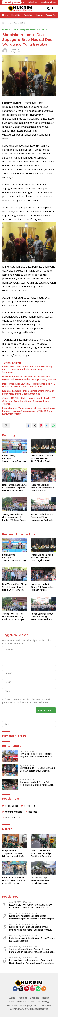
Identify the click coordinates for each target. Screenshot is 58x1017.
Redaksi (23, 997)
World (12, 997)
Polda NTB (29, 805)
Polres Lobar (11, 805)
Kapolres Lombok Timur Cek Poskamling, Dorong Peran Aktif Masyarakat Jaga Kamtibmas (36, 783)
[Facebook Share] (28, 425)
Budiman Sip (14, 49)
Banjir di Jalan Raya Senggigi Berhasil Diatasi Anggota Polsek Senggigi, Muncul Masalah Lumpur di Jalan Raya (30, 928)
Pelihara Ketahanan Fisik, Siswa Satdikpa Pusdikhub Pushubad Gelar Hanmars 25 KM (42, 853)
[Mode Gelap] (49, 8)
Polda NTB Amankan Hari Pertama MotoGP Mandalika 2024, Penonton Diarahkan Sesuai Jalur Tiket (13, 880)
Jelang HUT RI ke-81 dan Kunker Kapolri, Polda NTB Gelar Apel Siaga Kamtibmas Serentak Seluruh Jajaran (28, 401)
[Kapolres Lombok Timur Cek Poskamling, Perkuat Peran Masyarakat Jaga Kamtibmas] (43, 475)
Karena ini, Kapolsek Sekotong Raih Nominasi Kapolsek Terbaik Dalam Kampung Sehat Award (32, 917)
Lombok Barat (12, 817)
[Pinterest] (26, 989)
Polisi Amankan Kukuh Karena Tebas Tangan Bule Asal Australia (32, 939)
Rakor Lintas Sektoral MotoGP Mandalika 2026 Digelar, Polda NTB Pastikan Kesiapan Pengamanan (29, 378)
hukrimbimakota (13, 811)
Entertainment (16, 1001)
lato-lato (32, 811)
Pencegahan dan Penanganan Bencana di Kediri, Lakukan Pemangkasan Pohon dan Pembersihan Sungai (30, 961)
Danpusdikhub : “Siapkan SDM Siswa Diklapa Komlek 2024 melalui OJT (13, 853)
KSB (16, 29)
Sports (30, 1001)
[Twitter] (20, 989)
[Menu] (4, 8)
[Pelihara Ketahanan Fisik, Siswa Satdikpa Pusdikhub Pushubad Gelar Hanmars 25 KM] (43, 841)
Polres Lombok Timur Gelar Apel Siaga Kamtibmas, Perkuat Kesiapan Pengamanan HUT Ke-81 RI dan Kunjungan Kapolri (28, 411)
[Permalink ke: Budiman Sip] (4, 50)
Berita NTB (7, 29)
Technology (43, 1001)
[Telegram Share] (47, 425)
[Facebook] (15, 989)
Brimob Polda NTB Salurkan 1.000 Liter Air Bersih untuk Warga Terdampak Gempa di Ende (37, 769)
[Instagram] (32, 989)
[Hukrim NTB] (19, 8)
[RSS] (43, 989)
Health (45, 997)
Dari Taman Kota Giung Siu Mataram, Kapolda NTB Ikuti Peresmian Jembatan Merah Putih (28, 385)
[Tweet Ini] (34, 425)
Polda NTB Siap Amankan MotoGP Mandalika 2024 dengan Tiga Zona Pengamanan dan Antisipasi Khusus (40, 880)
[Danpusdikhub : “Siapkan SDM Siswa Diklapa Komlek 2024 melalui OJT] (14, 841)
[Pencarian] (54, 8)
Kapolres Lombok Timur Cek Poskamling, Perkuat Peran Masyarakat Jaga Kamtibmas (28, 392)
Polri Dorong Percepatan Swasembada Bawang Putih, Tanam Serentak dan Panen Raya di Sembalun (27, 369)
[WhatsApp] (38, 989)
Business (34, 997)
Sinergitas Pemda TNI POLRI (33, 29)
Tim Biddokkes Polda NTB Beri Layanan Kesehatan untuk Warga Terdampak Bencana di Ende (37, 755)
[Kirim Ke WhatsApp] (53, 425)
